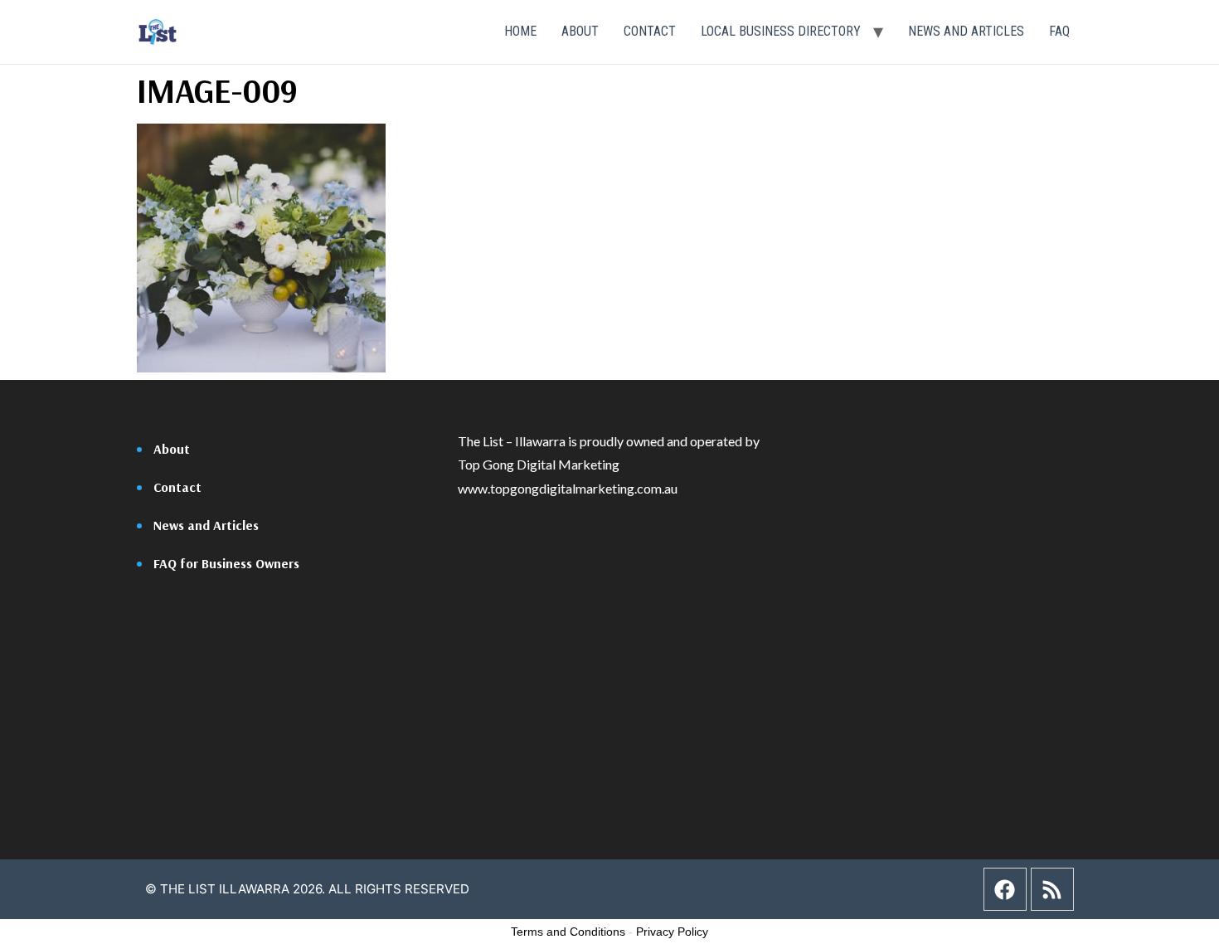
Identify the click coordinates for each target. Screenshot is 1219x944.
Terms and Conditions (568, 931)
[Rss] (1052, 889)
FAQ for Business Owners (226, 563)
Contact (650, 31)
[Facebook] (1005, 889)
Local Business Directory (781, 31)
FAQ (1059, 31)
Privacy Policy (672, 931)
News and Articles (966, 31)
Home (520, 31)
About (580, 31)
